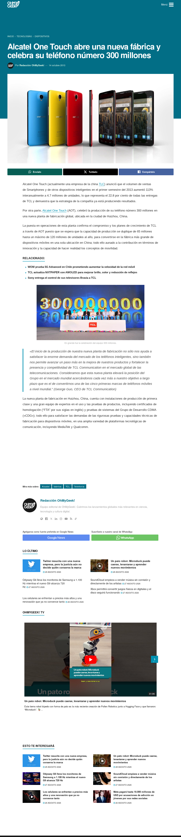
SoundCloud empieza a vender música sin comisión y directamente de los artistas (120, 581)
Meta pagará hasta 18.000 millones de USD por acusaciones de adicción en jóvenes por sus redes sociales (133, 795)
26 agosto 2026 (75, 601)
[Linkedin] (56, 518)
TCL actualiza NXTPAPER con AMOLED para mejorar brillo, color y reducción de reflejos (82, 272)
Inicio (10, 36)
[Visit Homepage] (13, 4)
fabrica (58, 486)
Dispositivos (42, 36)
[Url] (41, 518)
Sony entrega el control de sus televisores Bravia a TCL (62, 277)
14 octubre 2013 (57, 65)
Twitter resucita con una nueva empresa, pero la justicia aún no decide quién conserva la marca (62, 564)
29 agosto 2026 (53, 571)
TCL (68, 486)
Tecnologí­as (24, 36)
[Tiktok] (76, 518)
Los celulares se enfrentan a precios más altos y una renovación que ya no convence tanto (52, 599)
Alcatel (46, 486)
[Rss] (71, 518)
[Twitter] (51, 518)
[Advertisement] (90, 22)
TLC (101, 184)
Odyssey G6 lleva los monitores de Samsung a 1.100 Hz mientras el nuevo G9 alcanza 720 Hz (52, 583)
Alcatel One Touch (54, 210)
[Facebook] (46, 518)
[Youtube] (66, 518)
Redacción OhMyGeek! (31, 65)
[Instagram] (61, 518)
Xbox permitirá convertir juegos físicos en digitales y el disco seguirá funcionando (120, 590)
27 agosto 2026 (36, 587)
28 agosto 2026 (120, 571)
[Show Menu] (171, 4)
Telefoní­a (79, 486)
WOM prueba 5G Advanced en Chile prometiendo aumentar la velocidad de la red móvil (81, 266)
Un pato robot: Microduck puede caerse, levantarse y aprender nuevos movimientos (130, 564)
